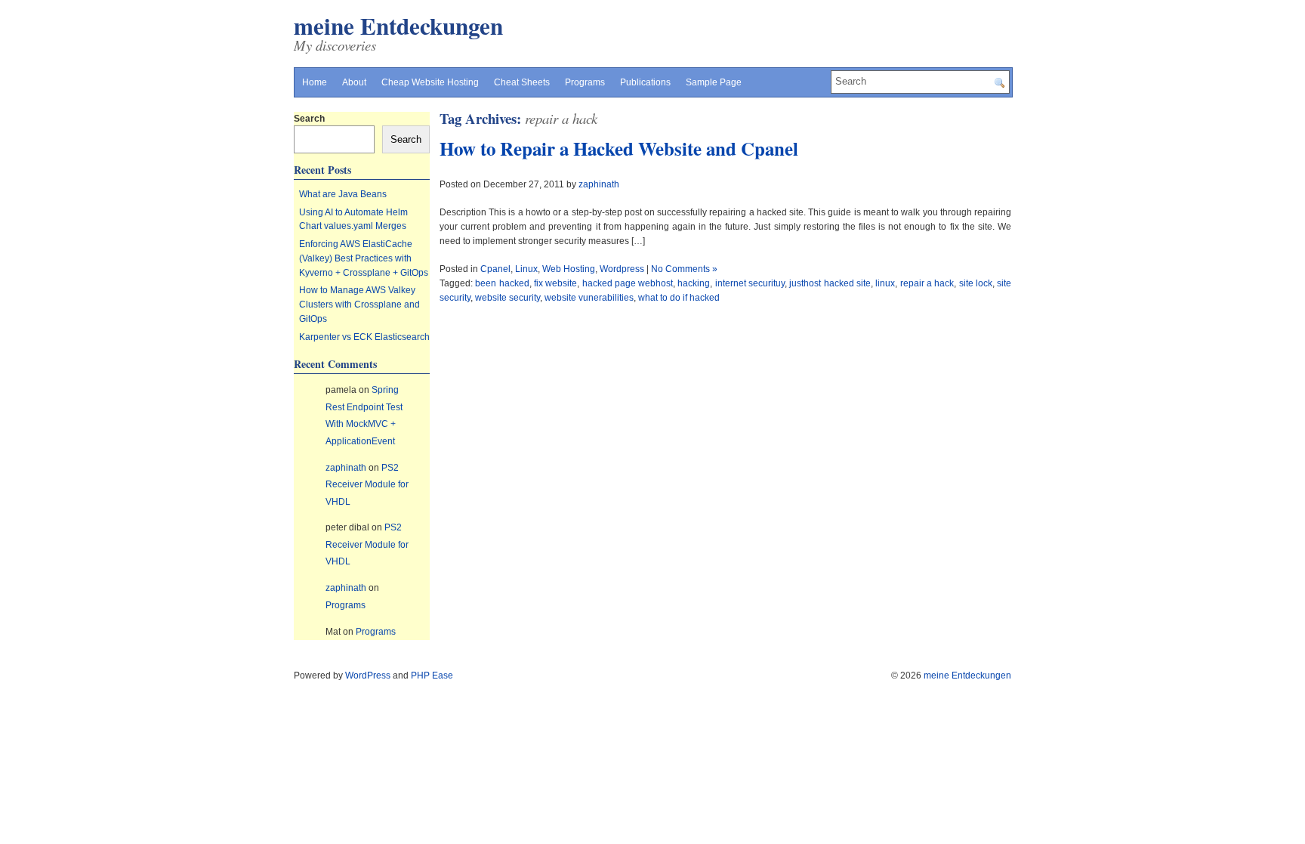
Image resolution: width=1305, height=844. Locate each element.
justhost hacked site (830, 283)
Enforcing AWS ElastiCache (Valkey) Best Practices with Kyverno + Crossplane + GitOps (363, 258)
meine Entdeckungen (398, 25)
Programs (585, 82)
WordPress (367, 675)
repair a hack (927, 283)
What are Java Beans (343, 194)
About (354, 82)
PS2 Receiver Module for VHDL (367, 484)
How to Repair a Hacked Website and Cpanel (619, 148)
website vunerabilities (589, 297)
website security (507, 297)
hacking (693, 283)
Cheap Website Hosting (430, 82)
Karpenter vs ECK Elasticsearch (364, 337)
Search (309, 118)
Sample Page (714, 82)
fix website (555, 283)
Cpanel (495, 269)
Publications (645, 82)
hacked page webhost (628, 283)
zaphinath (598, 184)
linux (885, 283)
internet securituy (750, 283)
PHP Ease (432, 675)
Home (314, 82)
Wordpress (622, 269)
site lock (975, 283)
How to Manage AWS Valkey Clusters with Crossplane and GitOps (359, 304)
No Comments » (684, 269)
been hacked (502, 283)
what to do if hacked (679, 297)
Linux (526, 269)
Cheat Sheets (522, 82)
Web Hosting (568, 269)
